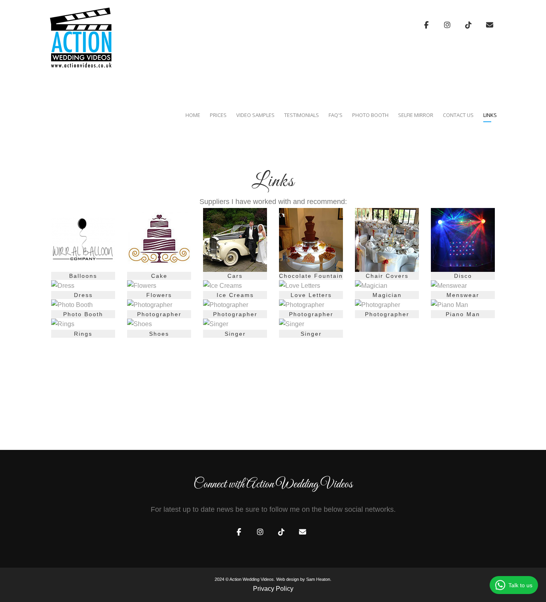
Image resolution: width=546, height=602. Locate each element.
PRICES (218, 115)
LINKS (490, 115)
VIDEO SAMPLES (255, 115)
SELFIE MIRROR (415, 115)
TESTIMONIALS (301, 115)
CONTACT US (458, 115)
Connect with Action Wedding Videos (273, 485)
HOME (192, 115)
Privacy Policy (273, 588)
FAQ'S (336, 115)
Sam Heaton (318, 579)
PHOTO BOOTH (370, 115)
